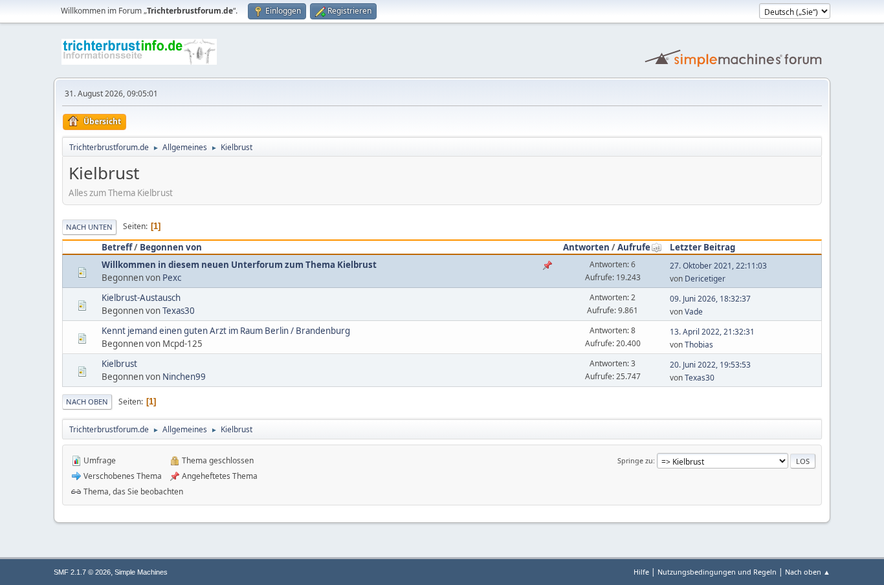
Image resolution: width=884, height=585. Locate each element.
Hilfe (641, 572)
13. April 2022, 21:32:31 (712, 331)
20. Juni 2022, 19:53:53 (710, 364)
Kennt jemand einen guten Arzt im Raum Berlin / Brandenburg (226, 331)
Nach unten (89, 227)
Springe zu (635, 460)
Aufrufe (633, 247)
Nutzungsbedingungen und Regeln (717, 572)
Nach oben (87, 401)
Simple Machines (141, 572)
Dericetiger (705, 278)
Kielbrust (119, 364)
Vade (694, 311)
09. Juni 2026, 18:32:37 (710, 298)
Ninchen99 (184, 376)
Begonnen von (171, 247)
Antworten (586, 247)
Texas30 (178, 310)
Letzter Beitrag (702, 247)
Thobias (699, 344)
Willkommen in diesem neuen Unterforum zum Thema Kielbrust (239, 264)
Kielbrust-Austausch (141, 298)
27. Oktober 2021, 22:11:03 (718, 265)
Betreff (117, 247)
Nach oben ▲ (807, 572)
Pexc (171, 277)
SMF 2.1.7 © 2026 (82, 572)
